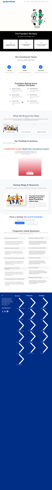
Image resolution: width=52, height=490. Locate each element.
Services (28, 1)
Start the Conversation (31, 222)
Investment (36, 1)
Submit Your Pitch (19, 222)
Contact (47, 1)
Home (24, 1)
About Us (43, 1)
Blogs (40, 1)
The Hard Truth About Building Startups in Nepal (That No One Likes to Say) (36, 198)
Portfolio (32, 1)
